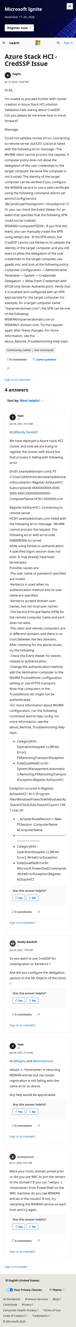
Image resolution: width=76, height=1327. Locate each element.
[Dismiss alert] (70, 6)
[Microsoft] (38, 42)
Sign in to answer (16, 1267)
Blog (56, 1299)
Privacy (26, 1304)
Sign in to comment (17, 380)
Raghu (16, 74)
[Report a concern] (8, 369)
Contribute (10, 1304)
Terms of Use (51, 1310)
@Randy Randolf (25, 432)
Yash (20, 416)
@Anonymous (43, 1061)
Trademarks (40, 1316)
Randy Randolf (27, 942)
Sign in (68, 43)
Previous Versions (36, 1299)
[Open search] (58, 42)
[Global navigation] (4, 42)
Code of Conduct (14, 1316)
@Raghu (20, 1061)
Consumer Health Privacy (19, 1310)
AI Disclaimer (11, 1299)
